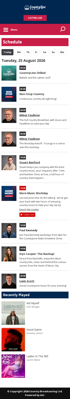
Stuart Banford (29, 162)
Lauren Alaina (33, 359)
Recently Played (16, 295)
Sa (44, 52)
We (19, 52)
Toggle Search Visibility (63, 29)
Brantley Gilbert (35, 333)
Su (53, 52)
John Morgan (33, 306)
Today (7, 52)
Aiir (42, 395)
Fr (36, 52)
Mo (62, 52)
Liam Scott (26, 281)
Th (27, 52)
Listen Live (29, 214)
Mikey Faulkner (29, 115)
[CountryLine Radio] (35, 7)
